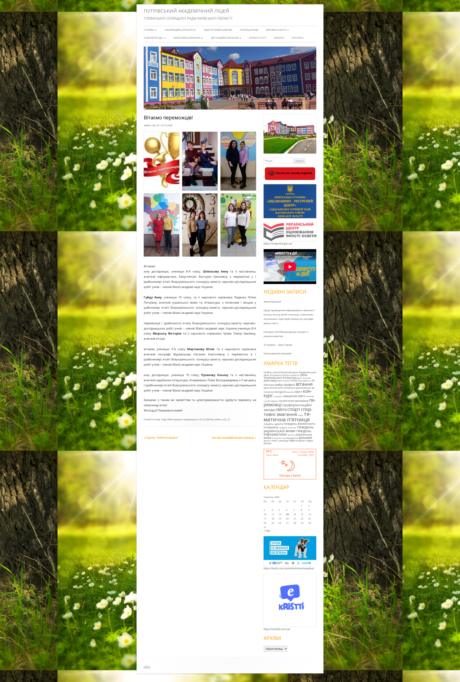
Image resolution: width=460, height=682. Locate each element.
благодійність (304, 380)
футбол (267, 441)
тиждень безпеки (287, 427)
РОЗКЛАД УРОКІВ (249, 29)
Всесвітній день (289, 372)
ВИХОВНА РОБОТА (276, 29)
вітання (304, 384)
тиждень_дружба (273, 423)
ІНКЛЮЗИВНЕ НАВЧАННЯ (186, 37)
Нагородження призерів (277, 353)
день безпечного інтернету (279, 387)
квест (298, 392)
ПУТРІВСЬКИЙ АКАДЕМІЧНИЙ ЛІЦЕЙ (186, 11)
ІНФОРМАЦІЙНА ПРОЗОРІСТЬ (180, 29)
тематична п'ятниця (287, 416)
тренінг (291, 435)
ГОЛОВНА (149, 29)
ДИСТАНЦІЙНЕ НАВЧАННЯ (225, 37)
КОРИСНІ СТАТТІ (257, 37)
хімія (292, 440)
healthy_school (272, 372)
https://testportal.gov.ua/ (278, 243)
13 (287, 514)
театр (300, 415)
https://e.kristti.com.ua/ (277, 629)
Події (157, 419)
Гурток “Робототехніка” (161, 437)
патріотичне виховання (294, 400)
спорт (293, 409)
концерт (278, 396)
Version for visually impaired (293, 173)
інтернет (301, 440)
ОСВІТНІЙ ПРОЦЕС (153, 37)
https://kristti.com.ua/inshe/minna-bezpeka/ (289, 568)
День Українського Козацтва (286, 376)
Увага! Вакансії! (272, 301)
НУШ (294, 380)
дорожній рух (303, 387)
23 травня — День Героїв (278, 344)
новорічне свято (294, 396)
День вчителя (304, 378)
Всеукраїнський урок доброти (285, 375)
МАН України (174, 419)
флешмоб (305, 438)
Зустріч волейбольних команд (234, 437)
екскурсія (280, 391)
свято (281, 409)
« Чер (267, 530)
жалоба (290, 392)
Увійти (147, 667)
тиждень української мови (289, 428)
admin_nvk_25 (151, 125)
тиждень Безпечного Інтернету (289, 425)
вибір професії (285, 385)
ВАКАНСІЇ (279, 37)
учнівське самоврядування (285, 438)
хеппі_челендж (280, 440)
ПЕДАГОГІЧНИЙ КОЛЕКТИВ (218, 29)
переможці (189, 419)
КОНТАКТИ (297, 37)
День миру (270, 380)
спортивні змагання (288, 411)
